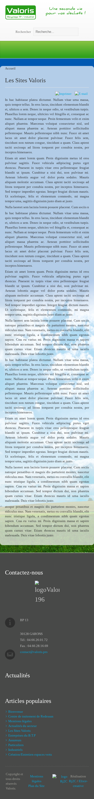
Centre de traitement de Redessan (30, 716)
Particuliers (16, 745)
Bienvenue (15, 711)
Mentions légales (20, 721)
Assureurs (14, 740)
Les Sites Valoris (25, 80)
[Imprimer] (63, 94)
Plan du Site (36, 786)
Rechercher (23, 32)
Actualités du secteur (22, 726)
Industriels (15, 750)
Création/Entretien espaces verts (30, 754)
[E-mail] (81, 94)
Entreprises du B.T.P (22, 735)
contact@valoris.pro (34, 652)
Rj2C (72, 781)
